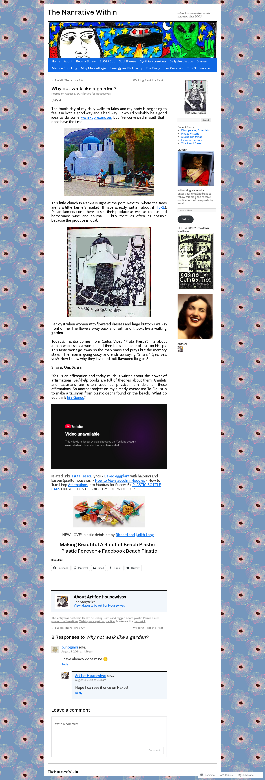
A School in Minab (191, 137)
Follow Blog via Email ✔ (191, 190)
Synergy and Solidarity (125, 68)
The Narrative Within (82, 12)
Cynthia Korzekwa (153, 61)
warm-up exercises (96, 117)
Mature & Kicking (64, 68)
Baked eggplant (116, 476)
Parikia (147, 618)
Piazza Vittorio (190, 133)
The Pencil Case (191, 143)
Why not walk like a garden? (83, 88)
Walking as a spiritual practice (97, 621)
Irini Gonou (75, 397)
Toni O (191, 68)
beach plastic (134, 618)
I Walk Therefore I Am (68, 80)
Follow (185, 219)
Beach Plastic (139, 544)
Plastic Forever (79, 551)
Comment (154, 750)
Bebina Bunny (86, 61)
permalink (139, 621)
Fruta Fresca (82, 476)
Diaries (201, 61)
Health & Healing (92, 618)
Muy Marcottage (93, 68)
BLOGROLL (107, 61)
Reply (65, 664)
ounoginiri (69, 647)
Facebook (113, 551)
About (68, 61)
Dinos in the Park (191, 140)
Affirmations (78, 484)
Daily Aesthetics (181, 61)
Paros (107, 618)
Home (56, 61)
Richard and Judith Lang (135, 534)
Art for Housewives (99, 93)
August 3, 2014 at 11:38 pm (77, 651)
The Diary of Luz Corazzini (164, 68)
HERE (160, 207)
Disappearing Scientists (195, 130)
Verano (205, 68)
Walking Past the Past (150, 80)
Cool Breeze (127, 61)
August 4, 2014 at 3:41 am (90, 680)
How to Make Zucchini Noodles (120, 480)
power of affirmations (64, 621)
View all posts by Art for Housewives (101, 605)
